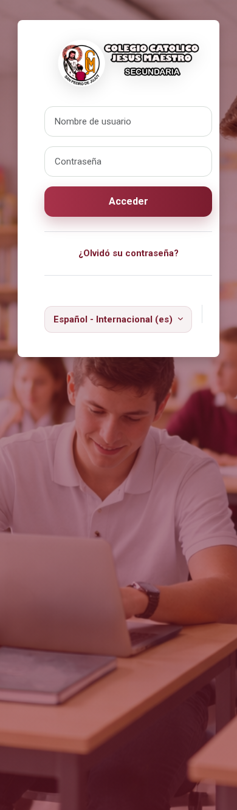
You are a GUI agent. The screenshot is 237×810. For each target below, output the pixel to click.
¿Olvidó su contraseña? (128, 253)
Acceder (128, 201)
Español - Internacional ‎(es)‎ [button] (114, 319)
